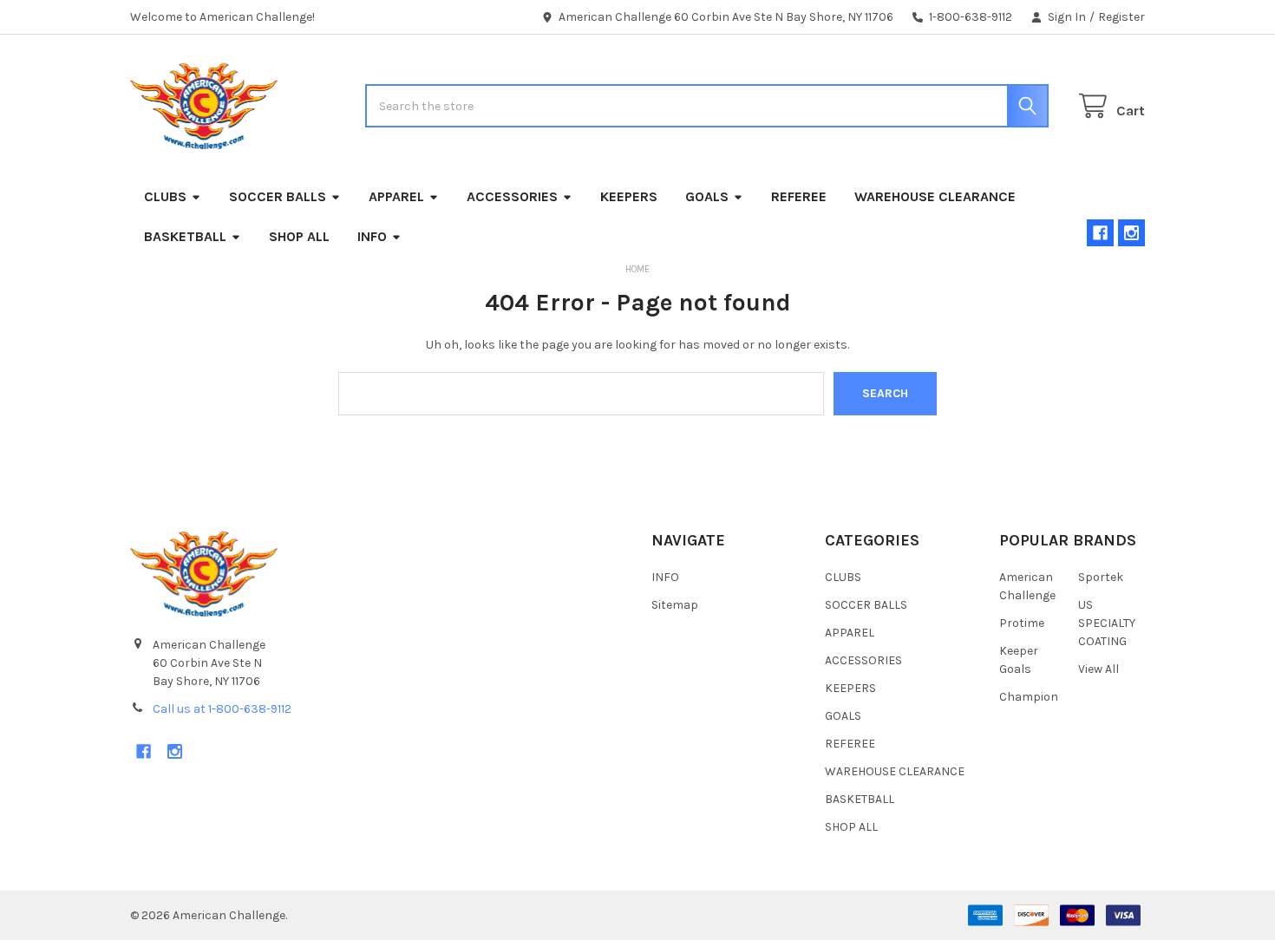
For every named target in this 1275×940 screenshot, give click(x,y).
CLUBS (165, 196)
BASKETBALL (185, 236)
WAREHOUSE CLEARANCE (935, 196)
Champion (1028, 696)
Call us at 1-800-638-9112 (222, 709)
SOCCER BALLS (277, 196)
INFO (372, 236)
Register (1121, 17)
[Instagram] (1131, 232)
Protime (1021, 623)
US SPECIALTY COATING (1106, 623)
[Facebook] (1100, 232)
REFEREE (799, 196)
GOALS (707, 196)
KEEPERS (628, 196)
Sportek (1100, 577)
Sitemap (674, 604)
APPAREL (396, 196)
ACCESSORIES (512, 196)
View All (1098, 669)
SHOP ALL (299, 236)
